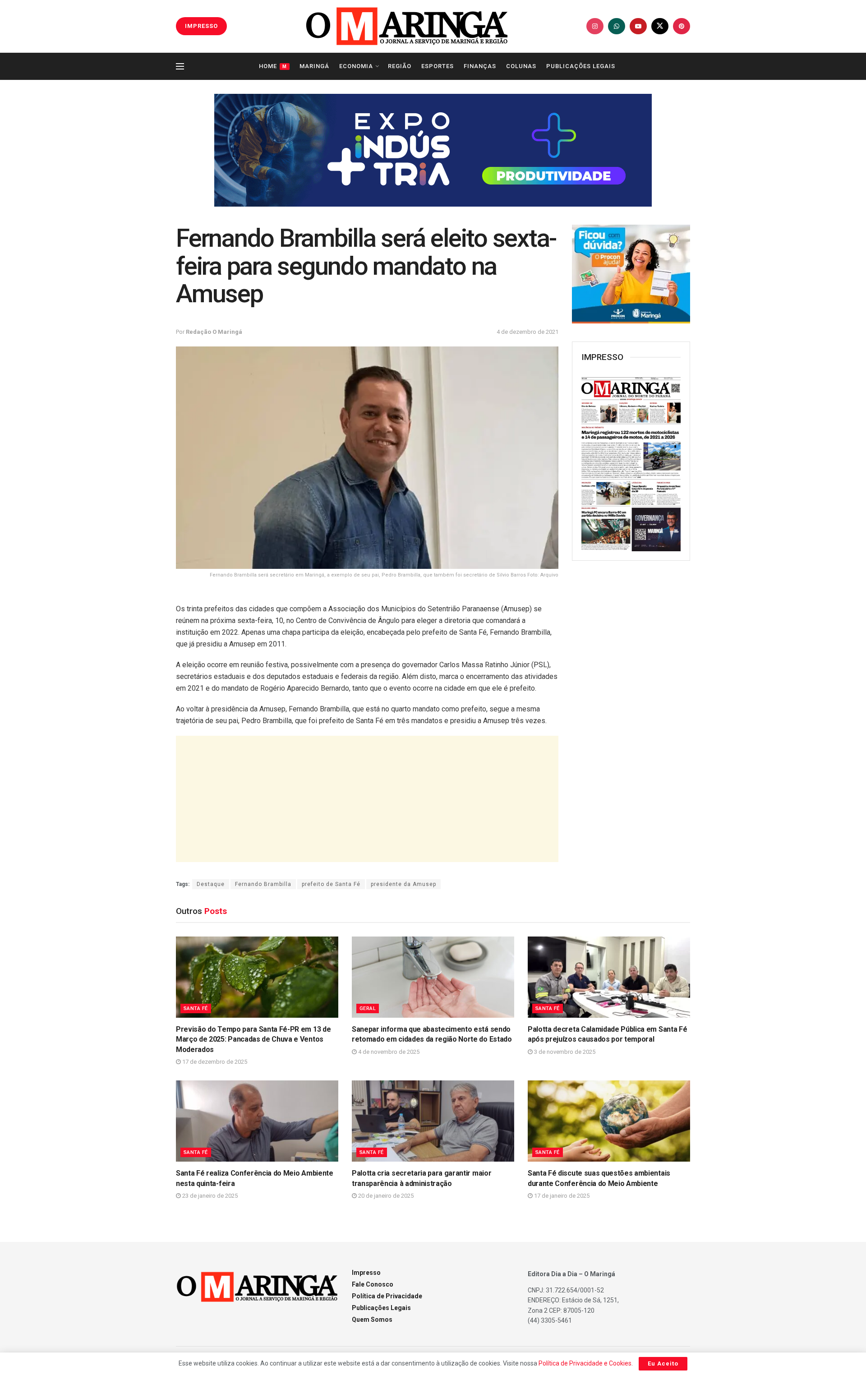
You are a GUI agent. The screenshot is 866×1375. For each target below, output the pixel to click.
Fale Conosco (372, 1284)
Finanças (480, 66)
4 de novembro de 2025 (388, 1051)
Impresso (366, 1272)
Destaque (211, 884)
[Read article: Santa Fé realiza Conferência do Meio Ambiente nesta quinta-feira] (257, 1121)
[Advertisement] (367, 799)
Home (273, 66)
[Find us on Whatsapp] (616, 26)
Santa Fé (196, 1008)
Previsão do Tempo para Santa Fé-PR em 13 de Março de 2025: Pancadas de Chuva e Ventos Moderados (253, 1039)
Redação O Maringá (214, 331)
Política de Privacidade (387, 1296)
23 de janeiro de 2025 (209, 1195)
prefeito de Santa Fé (331, 884)
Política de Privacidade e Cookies (585, 1363)
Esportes (437, 66)
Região (399, 66)
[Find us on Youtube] (638, 26)
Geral (367, 1008)
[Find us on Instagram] (594, 26)
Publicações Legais (580, 66)
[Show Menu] (180, 66)
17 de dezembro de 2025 (214, 1061)
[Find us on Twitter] (659, 26)
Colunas (521, 66)
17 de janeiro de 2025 (561, 1195)
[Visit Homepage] (407, 26)
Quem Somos (372, 1319)
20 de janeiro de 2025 (385, 1195)
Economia (356, 66)
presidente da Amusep (403, 884)
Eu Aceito (663, 1363)
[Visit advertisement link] (433, 150)
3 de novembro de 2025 (564, 1051)
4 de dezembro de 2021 (527, 331)
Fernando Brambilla (263, 884)
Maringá (314, 66)
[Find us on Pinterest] (681, 26)
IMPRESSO (201, 26)
